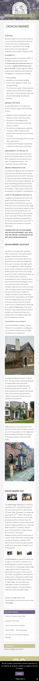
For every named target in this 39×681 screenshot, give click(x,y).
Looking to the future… (12, 621)
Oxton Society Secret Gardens (15, 625)
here (11, 603)
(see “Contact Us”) (20, 216)
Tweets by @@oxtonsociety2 (13, 649)
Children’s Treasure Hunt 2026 (15, 616)
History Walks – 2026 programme (16, 630)
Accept (19, 674)
